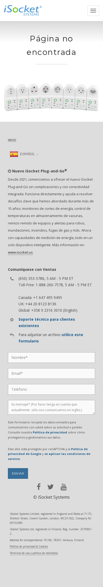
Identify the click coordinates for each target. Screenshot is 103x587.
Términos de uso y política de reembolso (34, 553)
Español (27, 154)
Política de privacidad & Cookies (29, 546)
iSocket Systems (54, 497)
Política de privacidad (50, 432)
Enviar (18, 473)
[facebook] (39, 487)
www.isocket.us (20, 252)
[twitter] (50, 487)
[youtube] (63, 487)
